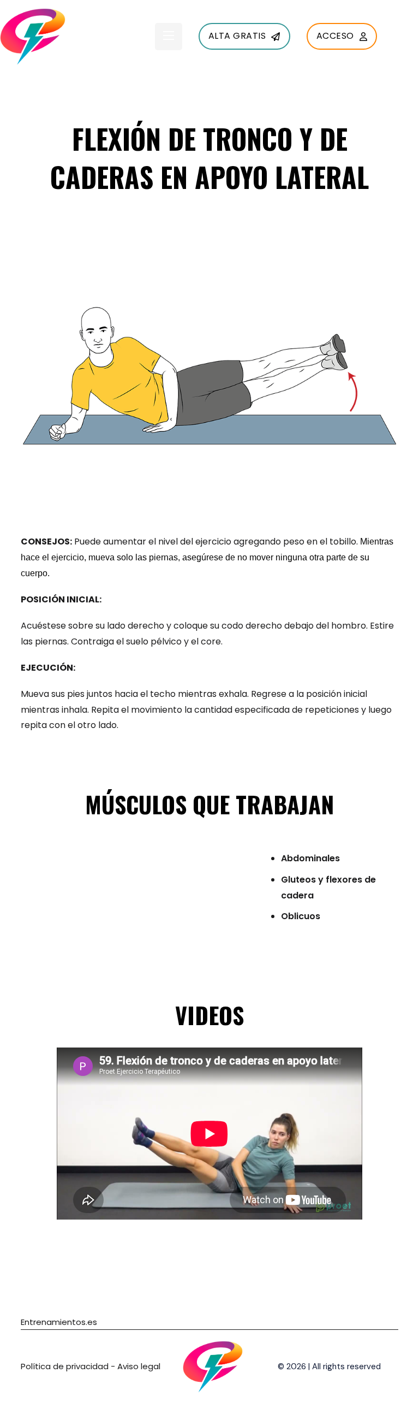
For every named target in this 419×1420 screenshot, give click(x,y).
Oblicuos (300, 916)
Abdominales (310, 858)
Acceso (335, 35)
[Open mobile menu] (168, 35)
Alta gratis (237, 35)
